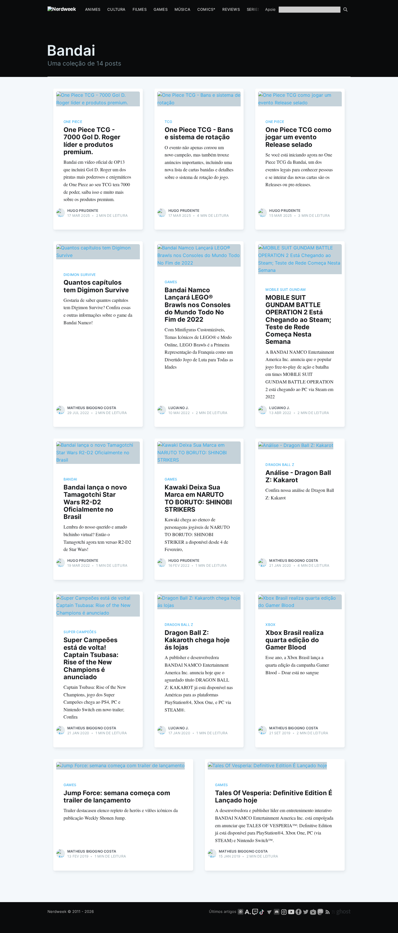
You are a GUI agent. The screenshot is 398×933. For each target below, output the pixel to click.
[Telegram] (269, 911)
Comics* (206, 9)
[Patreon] (240, 911)
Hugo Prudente (82, 210)
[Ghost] (341, 911)
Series (253, 9)
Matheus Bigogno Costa (91, 408)
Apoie (270, 9)
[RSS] (328, 911)
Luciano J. (178, 408)
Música (182, 9)
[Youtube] (291, 911)
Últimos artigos (222, 911)
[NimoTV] (313, 911)
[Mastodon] (321, 911)
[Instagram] (284, 911)
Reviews (230, 9)
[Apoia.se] (248, 911)
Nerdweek (56, 911)
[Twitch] (255, 911)
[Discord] (277, 911)
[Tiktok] (262, 911)
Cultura (116, 9)
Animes (92, 9)
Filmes (140, 9)
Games (161, 9)
